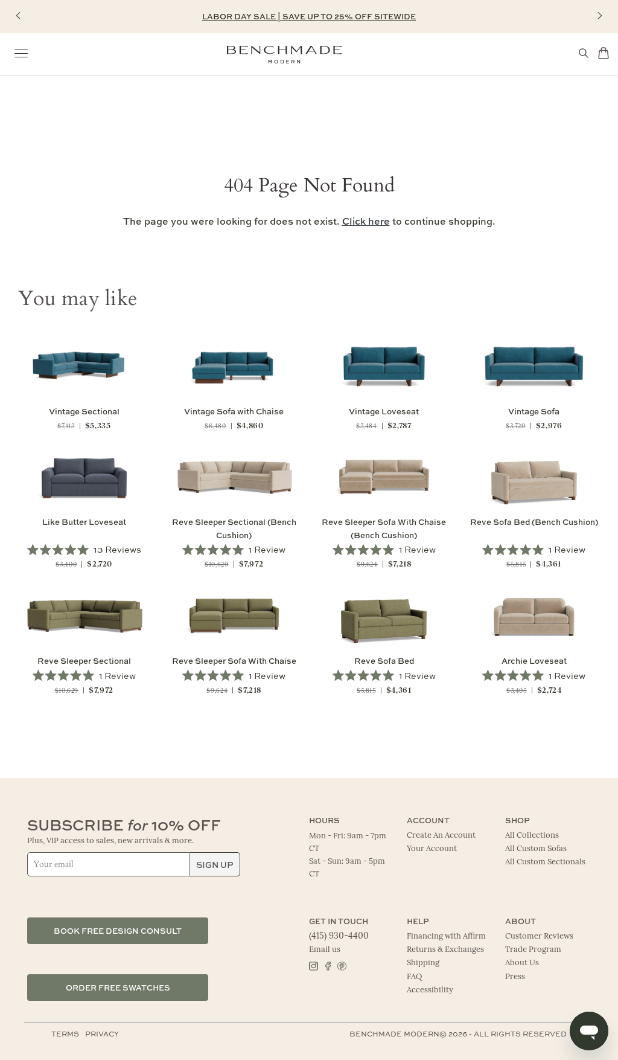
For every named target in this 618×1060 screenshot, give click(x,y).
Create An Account (441, 836)
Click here (366, 221)
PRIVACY (102, 1033)
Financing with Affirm (446, 936)
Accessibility (430, 990)
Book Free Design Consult (118, 930)
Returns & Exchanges (445, 950)
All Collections (532, 836)
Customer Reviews (539, 936)
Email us (324, 950)
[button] (18, 15)
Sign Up (215, 864)
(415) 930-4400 (339, 936)
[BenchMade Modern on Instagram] (313, 965)
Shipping (423, 963)
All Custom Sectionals (545, 862)
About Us (522, 963)
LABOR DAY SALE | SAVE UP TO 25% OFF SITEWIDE (309, 16)
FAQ (414, 977)
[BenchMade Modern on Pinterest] (341, 965)
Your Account (432, 849)
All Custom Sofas (536, 849)
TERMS (65, 1033)
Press (515, 977)
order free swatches (118, 987)
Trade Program (533, 950)
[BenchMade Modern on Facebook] (327, 965)
